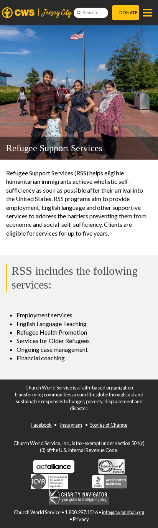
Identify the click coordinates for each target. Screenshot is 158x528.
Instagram (71, 425)
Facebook (41, 425)
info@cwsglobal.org (123, 512)
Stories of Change (108, 425)
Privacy (81, 519)
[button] (147, 12)
